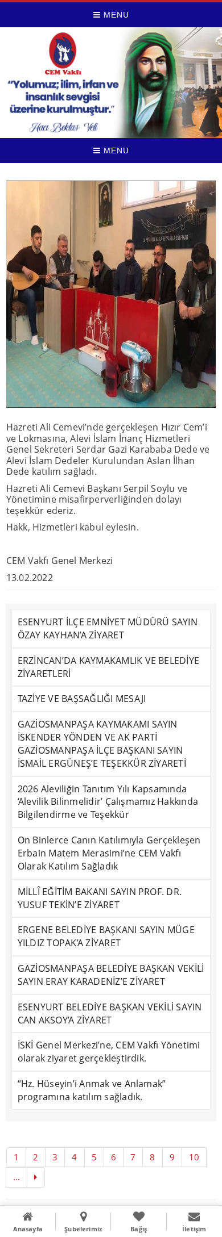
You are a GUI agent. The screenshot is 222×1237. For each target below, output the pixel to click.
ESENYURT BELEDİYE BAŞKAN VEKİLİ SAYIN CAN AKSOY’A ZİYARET (110, 1013)
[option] (111, 294)
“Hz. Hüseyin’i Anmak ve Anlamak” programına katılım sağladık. (92, 1090)
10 (194, 1157)
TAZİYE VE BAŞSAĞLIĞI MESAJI (82, 698)
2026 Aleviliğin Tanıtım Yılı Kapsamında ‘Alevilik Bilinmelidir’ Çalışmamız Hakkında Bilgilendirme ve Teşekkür (108, 802)
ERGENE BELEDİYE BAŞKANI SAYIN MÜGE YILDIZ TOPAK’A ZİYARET (106, 936)
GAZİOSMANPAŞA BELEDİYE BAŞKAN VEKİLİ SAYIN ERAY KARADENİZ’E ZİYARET (111, 975)
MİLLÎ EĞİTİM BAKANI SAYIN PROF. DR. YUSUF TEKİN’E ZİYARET (100, 898)
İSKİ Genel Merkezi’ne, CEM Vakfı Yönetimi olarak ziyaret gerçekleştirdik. (109, 1051)
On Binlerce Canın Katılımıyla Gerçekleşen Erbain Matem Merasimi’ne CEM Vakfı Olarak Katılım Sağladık (109, 853)
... (16, 1176)
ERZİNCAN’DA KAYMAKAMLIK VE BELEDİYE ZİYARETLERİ (108, 667)
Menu (115, 14)
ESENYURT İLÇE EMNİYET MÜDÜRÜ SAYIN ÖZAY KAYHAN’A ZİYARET (108, 628)
